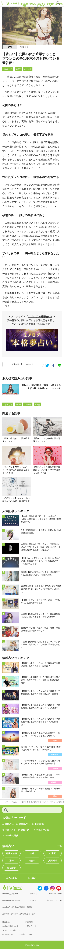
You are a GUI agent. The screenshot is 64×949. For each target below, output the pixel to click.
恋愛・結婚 (11, 853)
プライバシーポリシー (11, 930)
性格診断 (11, 867)
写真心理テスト (43, 830)
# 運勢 (37, 405)
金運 (32, 853)
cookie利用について (10, 926)
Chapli (33, 900)
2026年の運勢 (11, 835)
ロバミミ (33, 894)
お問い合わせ (30, 926)
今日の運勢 (11, 878)
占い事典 (32, 878)
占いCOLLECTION (54, 900)
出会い (32, 860)
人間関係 (52, 860)
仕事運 (52, 853)
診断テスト (26, 830)
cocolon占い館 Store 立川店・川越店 (17, 907)
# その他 (27, 69)
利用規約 (29, 922)
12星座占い (24, 824)
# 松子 (18, 69)
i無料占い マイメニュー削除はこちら (17, 934)
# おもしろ (8, 69)
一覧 (59, 846)
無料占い (9, 824)
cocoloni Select (55, 894)
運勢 (10, 47)
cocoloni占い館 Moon (11, 900)
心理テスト (10, 830)
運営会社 (6, 922)
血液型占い (40, 824)
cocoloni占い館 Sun (10, 894)
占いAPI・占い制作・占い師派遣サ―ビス (19, 914)
